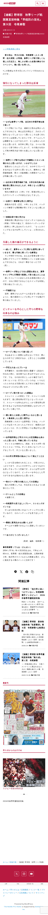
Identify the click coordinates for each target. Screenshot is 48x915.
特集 (18, 883)
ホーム (5, 890)
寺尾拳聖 (6, 37)
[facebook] (26, 571)
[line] (15, 571)
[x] (21, 571)
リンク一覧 (35, 890)
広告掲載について (26, 893)
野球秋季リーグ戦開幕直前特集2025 (30, 34)
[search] (37, 3)
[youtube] (31, 873)
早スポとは (14, 890)
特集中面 (8, 34)
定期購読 (24, 890)
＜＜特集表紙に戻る (11, 49)
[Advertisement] (24, 831)
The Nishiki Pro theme (12, 907)
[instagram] (24, 873)
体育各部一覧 (30, 883)
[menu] (43, 3)
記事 (6, 883)
